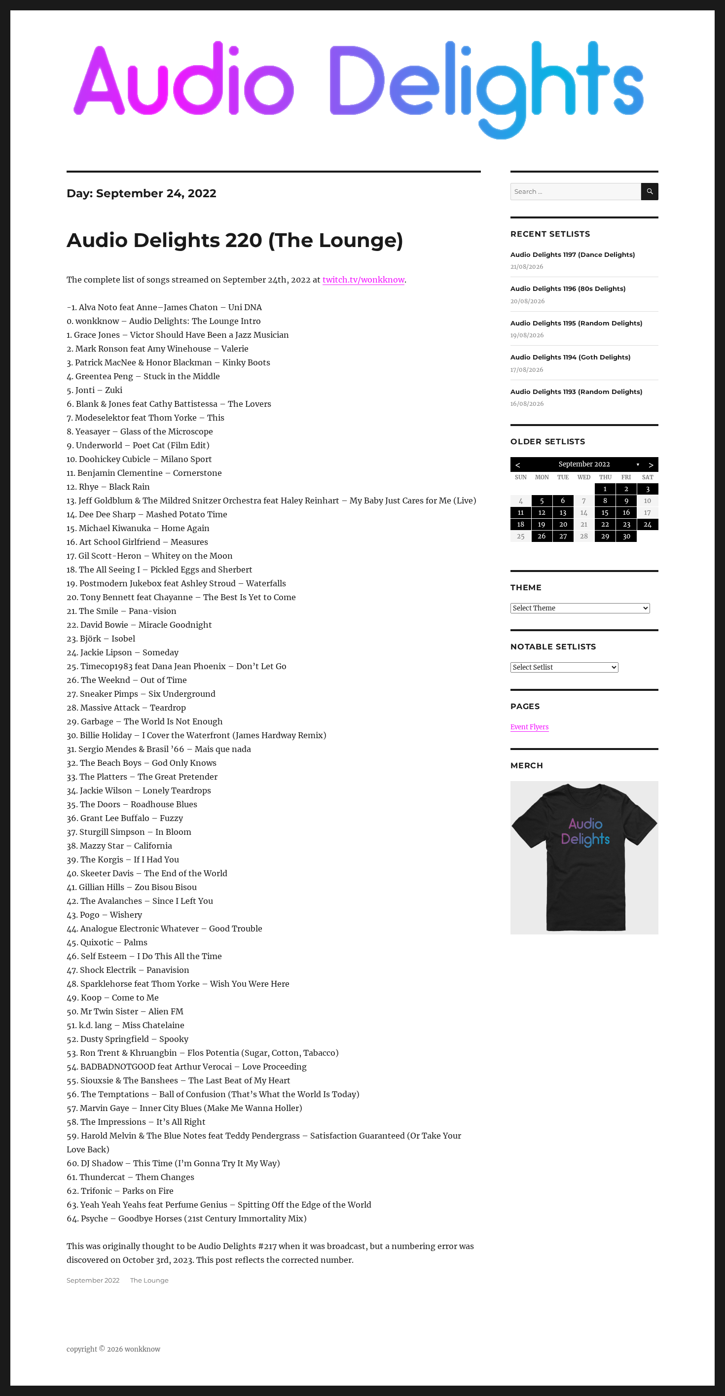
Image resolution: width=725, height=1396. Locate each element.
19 (541, 524)
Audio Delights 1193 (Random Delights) (576, 391)
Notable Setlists (553, 646)
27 (563, 536)
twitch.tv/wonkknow (363, 280)
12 (542, 512)
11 (521, 512)
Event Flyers (529, 727)
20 (563, 524)
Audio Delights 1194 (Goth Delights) (570, 357)
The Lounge (149, 1280)
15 (605, 512)
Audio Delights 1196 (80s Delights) (568, 288)
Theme (526, 587)
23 (626, 524)
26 (542, 536)
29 (605, 536)
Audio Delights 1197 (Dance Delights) (572, 254)
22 (605, 524)
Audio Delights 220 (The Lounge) (235, 240)
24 (648, 524)
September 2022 (93, 1280)
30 (626, 536)
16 (626, 512)
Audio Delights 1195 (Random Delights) (576, 323)
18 (520, 524)
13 (563, 512)
